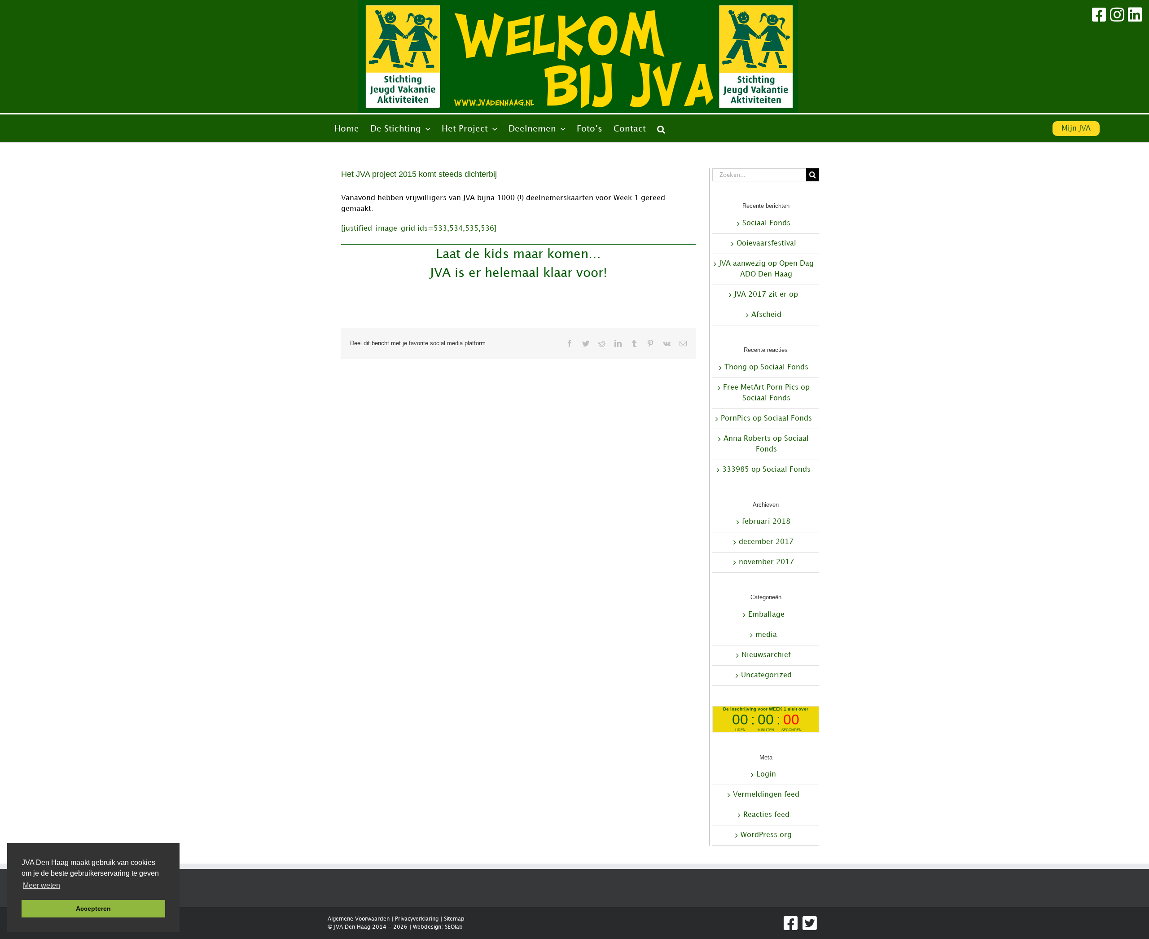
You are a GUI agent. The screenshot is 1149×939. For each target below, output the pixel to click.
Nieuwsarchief (766, 655)
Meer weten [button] (41, 885)
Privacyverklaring (417, 919)
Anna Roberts (747, 438)
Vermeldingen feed (766, 794)
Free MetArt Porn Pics (760, 387)
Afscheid (766, 315)
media (766, 635)
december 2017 (766, 542)
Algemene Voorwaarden (359, 919)
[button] (661, 129)
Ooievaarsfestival (766, 243)
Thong (735, 367)
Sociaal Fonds (766, 223)
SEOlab (454, 927)
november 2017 (766, 562)
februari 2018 (766, 521)
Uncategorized (766, 675)
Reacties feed (766, 815)
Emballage (766, 614)
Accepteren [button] (93, 908)
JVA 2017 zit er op (766, 294)
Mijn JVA (1076, 128)
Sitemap (454, 919)
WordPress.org (766, 835)
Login (766, 774)
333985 (735, 469)
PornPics (735, 418)
